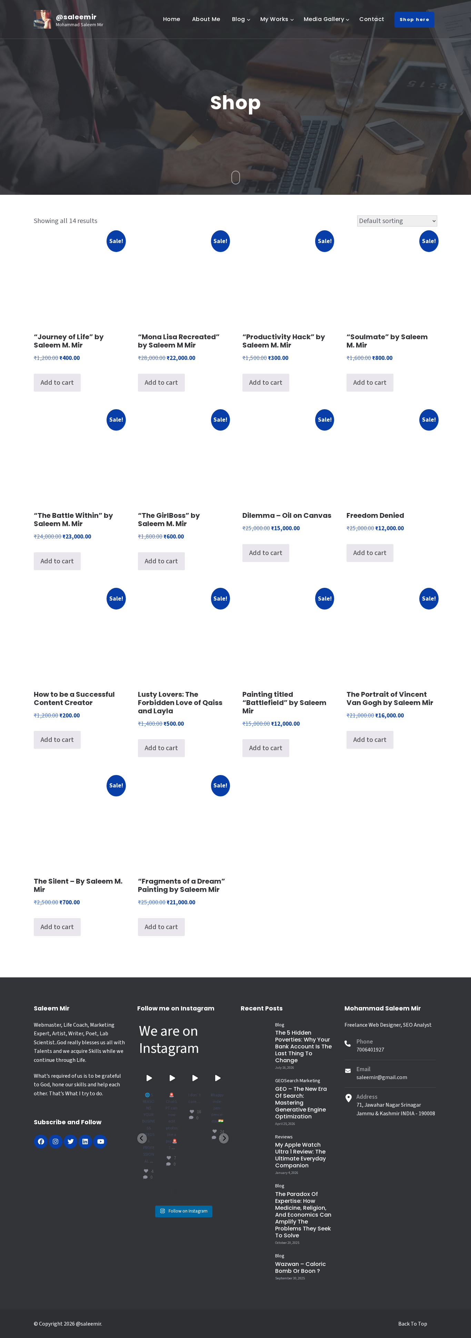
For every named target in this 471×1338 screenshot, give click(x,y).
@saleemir (76, 17)
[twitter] (70, 1141)
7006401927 (370, 1050)
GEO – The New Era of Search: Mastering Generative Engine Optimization (301, 1102)
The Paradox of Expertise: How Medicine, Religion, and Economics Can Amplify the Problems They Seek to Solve (303, 1214)
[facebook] (41, 1141)
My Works (274, 19)
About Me (206, 19)
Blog (238, 19)
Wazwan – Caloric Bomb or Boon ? (300, 1267)
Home (171, 19)
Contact (371, 19)
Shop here (415, 19)
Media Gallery (324, 19)
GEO (279, 1080)
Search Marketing (302, 1080)
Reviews (284, 1137)
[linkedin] (85, 1141)
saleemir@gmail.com (382, 1077)
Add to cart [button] (57, 383)
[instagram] (55, 1141)
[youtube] (100, 1141)
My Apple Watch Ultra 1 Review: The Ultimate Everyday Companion (300, 1155)
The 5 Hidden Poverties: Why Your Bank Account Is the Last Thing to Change (303, 1046)
